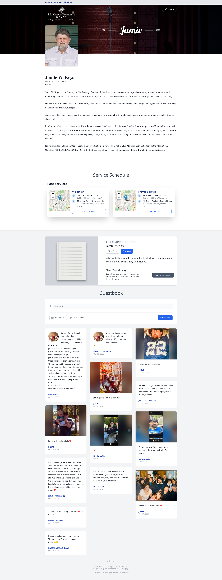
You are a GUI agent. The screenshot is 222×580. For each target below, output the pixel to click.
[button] (59, 197)
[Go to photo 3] (156, 440)
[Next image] (129, 430)
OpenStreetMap (113, 573)
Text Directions (89, 211)
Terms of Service (118, 569)
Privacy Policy (104, 569)
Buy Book (127, 251)
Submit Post (165, 317)
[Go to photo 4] (158, 440)
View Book (112, 251)
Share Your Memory (163, 275)
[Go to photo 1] (110, 444)
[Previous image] (92, 430)
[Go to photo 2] (111, 444)
